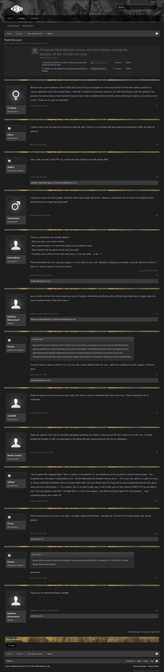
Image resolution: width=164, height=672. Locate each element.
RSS (157, 661)
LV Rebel (32, 43)
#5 (157, 275)
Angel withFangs (45, 183)
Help (139, 661)
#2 (157, 145)
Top (152, 661)
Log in (152, 2)
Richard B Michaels (62, 183)
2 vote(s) (117, 62)
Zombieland (13, 218)
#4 (157, 215)
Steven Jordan (14, 455)
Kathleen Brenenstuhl (13, 318)
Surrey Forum (154, 671)
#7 (157, 375)
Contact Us (130, 661)
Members (34, 18)
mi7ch (33, 616)
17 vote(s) (117, 69)
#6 (157, 314)
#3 (157, 177)
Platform (9, 661)
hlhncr (10, 135)
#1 (157, 106)
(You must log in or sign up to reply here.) (144, 632)
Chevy (10, 523)
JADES (10, 167)
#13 (156, 610)
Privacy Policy (153, 666)
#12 (156, 578)
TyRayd (11, 482)
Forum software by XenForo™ (27, 666)
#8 (157, 413)
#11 (156, 533)
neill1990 (34, 183)
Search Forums (13, 26)
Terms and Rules (139, 666)
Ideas (18, 43)
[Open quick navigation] (157, 33)
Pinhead (34, 319)
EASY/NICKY (13, 258)
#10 (156, 501)
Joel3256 (11, 416)
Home (10, 18)
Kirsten (10, 346)
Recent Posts (28, 26)
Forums (22, 18)
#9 (157, 452)
